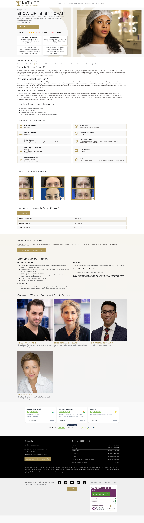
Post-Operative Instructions (60, 64)
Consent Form (45, 64)
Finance (114, 482)
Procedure (20, 64)
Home (60, 3)
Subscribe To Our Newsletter (38, 459)
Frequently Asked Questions (89, 64)
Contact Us (23, 213)
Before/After (30, 64)
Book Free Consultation (28, 27)
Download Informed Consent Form (32, 250)
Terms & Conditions (96, 482)
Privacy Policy (107, 482)
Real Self (72, 488)
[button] (64, 5)
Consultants (75, 64)
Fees (37, 64)
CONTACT (104, 3)
